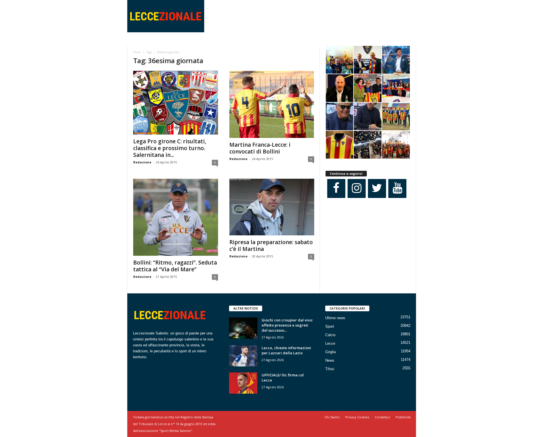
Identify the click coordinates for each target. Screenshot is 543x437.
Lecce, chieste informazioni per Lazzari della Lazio (286, 350)
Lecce (330, 343)
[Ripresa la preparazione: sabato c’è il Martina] (271, 207)
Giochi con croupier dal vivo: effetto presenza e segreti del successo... (287, 325)
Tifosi (329, 369)
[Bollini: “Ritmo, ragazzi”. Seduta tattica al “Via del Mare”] (175, 217)
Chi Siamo (332, 417)
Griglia (330, 352)
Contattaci (382, 417)
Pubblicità (403, 417)
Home (137, 52)
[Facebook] (336, 188)
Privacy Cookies (357, 417)
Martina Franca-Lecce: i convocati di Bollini (259, 148)
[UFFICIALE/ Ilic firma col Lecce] (243, 383)
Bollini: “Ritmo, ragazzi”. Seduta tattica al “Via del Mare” (175, 266)
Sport (329, 326)
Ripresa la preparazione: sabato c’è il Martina (271, 245)
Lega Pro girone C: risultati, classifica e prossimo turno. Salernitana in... (169, 148)
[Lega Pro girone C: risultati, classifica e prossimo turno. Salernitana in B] (175, 103)
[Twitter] (377, 188)
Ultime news (335, 318)
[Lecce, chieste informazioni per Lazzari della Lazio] (243, 355)
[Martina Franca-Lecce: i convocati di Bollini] (271, 104)
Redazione (142, 162)
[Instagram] (357, 188)
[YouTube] (397, 188)
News (329, 360)
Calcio (330, 335)
